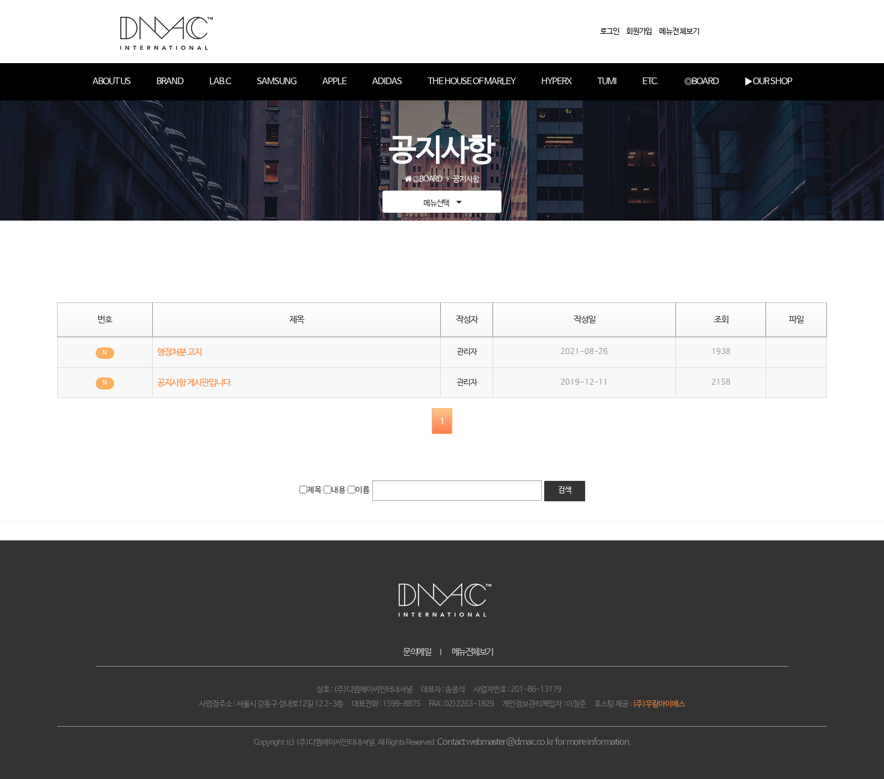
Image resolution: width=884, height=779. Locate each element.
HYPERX (556, 82)
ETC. (650, 82)
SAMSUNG (276, 82)
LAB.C (220, 82)
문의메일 (417, 652)
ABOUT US (111, 82)
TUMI (606, 82)
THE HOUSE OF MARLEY (471, 82)
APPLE (334, 82)
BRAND (169, 82)
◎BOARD (701, 82)
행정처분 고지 (179, 352)
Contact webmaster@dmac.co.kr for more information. (534, 742)
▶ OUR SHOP (768, 82)
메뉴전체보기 (472, 652)
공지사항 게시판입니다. (194, 383)
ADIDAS (387, 82)
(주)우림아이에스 (659, 704)
